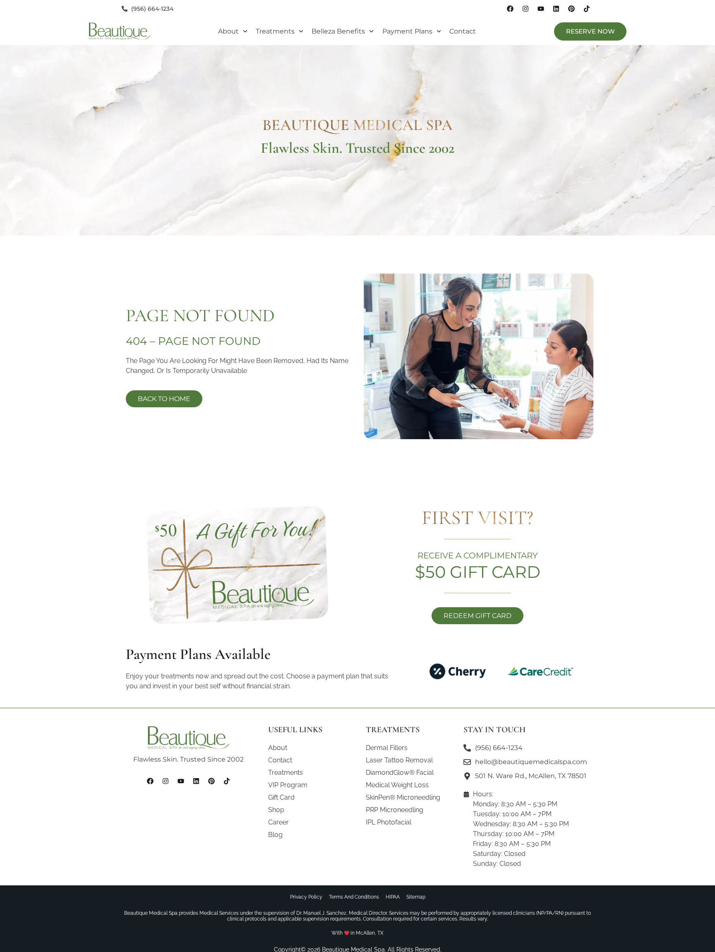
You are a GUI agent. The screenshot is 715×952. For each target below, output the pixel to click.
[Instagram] (525, 8)
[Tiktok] (586, 8)
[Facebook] (510, 8)
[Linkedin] (556, 8)
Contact (462, 31)
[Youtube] (540, 8)
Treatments (275, 31)
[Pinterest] (571, 8)
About (228, 31)
